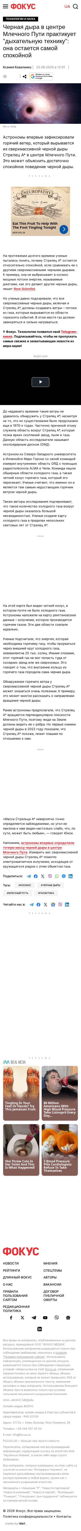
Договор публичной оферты (53, 1296)
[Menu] (5, 6)
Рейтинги (11, 1270)
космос (25, 885)
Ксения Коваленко (17, 67)
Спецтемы (52, 1270)
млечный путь (18, 893)
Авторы (50, 1277)
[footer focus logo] (21, 1251)
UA (67, 6)
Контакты (63, 1516)
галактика (47, 893)
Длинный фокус (17, 1277)
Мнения (50, 1263)
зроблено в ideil (15, 1523)
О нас (8, 1284)
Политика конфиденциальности (28, 1516)
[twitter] (22, 1317)
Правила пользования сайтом (15, 1296)
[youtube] (45, 1317)
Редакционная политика (16, 1309)
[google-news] (68, 1317)
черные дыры (51, 885)
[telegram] (34, 1317)
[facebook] (11, 1317)
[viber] (56, 1317)
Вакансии (52, 1284)
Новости (11, 1263)
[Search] (75, 6)
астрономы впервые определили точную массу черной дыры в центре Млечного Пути (38, 847)
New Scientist (24, 289)
